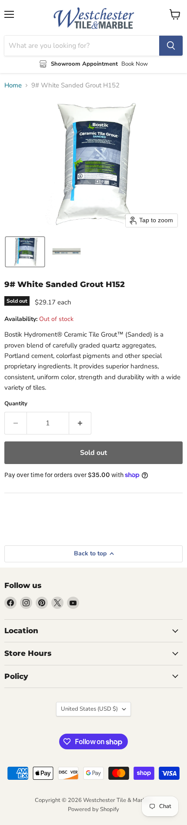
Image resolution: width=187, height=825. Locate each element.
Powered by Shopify (93, 809)
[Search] (171, 46)
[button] (25, 252)
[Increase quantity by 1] (80, 423)
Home (13, 85)
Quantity (15, 404)
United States (89, 709)
